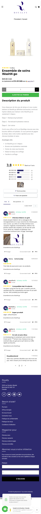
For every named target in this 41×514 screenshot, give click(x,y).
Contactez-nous (7, 416)
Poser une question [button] (21, 195)
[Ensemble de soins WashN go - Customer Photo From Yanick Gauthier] (20, 184)
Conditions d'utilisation (8, 424)
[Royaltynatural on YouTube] (9, 394)
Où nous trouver (7, 413)
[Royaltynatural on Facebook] (4, 394)
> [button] (25, 365)
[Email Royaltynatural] (19, 394)
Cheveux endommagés (9, 441)
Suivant (24, 19)
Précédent (17, 19)
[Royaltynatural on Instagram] (14, 394)
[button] (20, 81)
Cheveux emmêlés (7, 444)
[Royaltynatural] (20, 7)
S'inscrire (20, 479)
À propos (4, 407)
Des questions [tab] (17, 201)
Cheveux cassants (7, 438)
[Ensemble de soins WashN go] (20, 42)
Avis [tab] (5, 201)
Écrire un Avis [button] (21, 191)
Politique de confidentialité (10, 418)
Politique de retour (7, 421)
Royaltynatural (17, 491)
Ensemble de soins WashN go (11, 247)
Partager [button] (8, 251)
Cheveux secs (6, 435)
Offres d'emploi (6, 410)
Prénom (4, 463)
